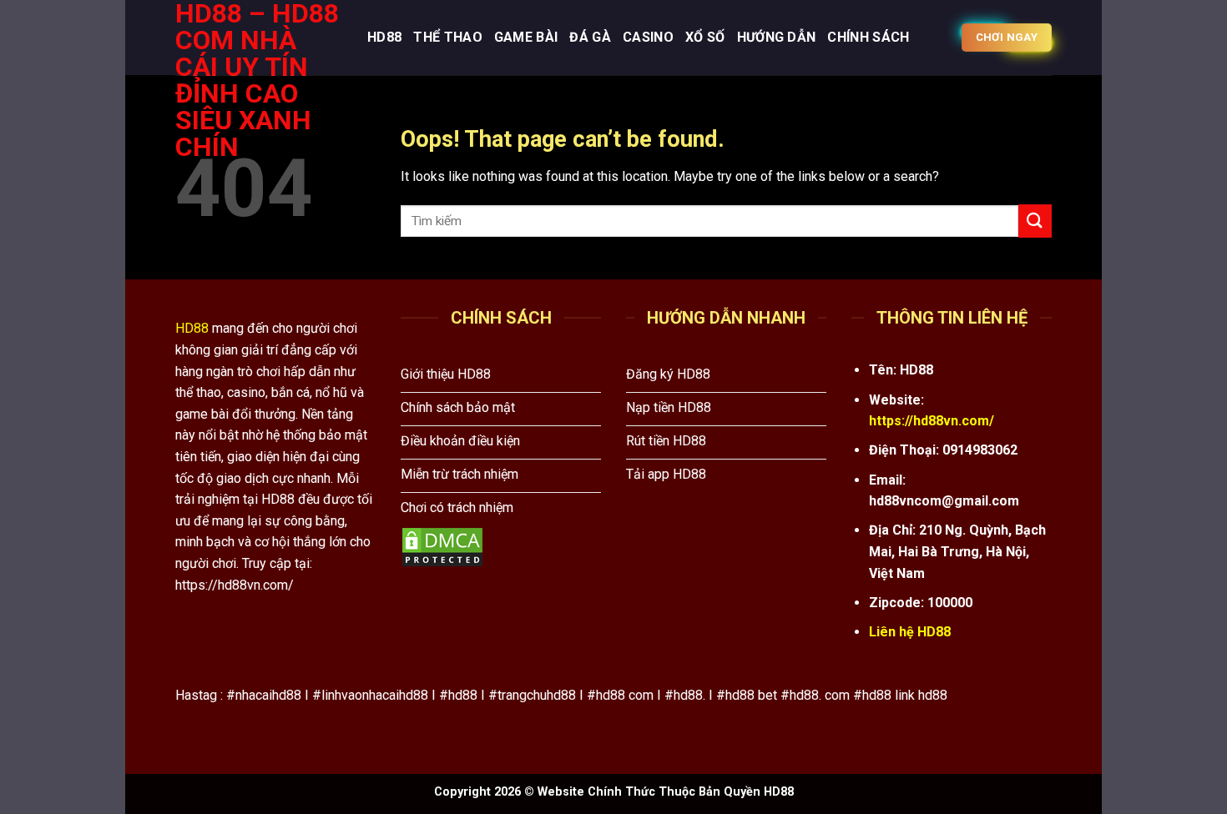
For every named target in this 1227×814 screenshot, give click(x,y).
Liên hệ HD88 (910, 632)
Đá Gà (590, 37)
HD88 (384, 37)
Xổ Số (705, 37)
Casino (648, 37)
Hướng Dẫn (776, 37)
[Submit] (1035, 220)
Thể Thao (447, 37)
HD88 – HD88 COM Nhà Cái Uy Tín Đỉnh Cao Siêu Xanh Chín (257, 80)
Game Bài (526, 37)
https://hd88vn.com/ (931, 421)
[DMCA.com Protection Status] (442, 547)
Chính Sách (868, 37)
